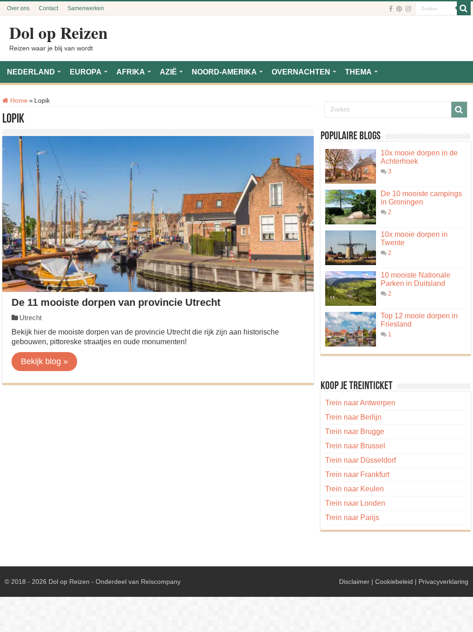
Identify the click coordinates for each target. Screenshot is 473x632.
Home (18, 100)
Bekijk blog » (44, 361)
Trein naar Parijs (352, 517)
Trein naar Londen (355, 503)
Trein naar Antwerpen (360, 403)
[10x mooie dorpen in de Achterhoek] (350, 166)
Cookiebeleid (394, 581)
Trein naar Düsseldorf (360, 460)
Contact (48, 8)
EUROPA (86, 72)
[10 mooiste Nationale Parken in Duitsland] (350, 288)
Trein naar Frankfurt (357, 474)
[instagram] (408, 8)
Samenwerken (85, 8)
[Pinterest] (399, 8)
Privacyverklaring (443, 581)
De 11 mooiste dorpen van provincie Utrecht (116, 302)
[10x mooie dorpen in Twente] (350, 247)
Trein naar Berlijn (353, 417)
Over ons (18, 8)
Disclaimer (354, 581)
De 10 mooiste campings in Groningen (421, 198)
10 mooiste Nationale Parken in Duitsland (415, 279)
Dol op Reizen (58, 32)
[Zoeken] (464, 8)
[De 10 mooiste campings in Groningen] (350, 207)
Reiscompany (161, 581)
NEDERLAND (31, 72)
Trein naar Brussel (355, 446)
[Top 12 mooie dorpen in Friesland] (350, 329)
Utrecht (30, 318)
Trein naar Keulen (354, 489)
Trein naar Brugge (354, 431)
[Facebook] (391, 8)
